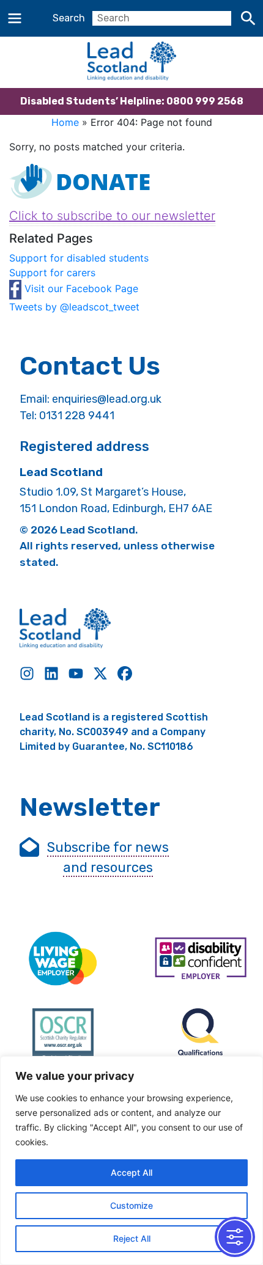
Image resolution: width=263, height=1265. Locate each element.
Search (69, 18)
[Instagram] (27, 673)
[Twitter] (100, 673)
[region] (131, 1160)
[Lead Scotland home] (131, 62)
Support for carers (52, 272)
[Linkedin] (51, 673)
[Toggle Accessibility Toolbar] (235, 1237)
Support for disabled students (79, 258)
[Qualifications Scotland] (200, 1038)
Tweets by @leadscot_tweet (74, 307)
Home (65, 122)
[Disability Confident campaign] (200, 959)
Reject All (131, 1238)
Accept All (131, 1172)
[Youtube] (76, 673)
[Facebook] (124, 673)
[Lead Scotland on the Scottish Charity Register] (62, 1038)
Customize (131, 1205)
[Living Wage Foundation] (62, 959)
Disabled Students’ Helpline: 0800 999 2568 (131, 101)
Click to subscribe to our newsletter (112, 215)
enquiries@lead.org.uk (106, 399)
